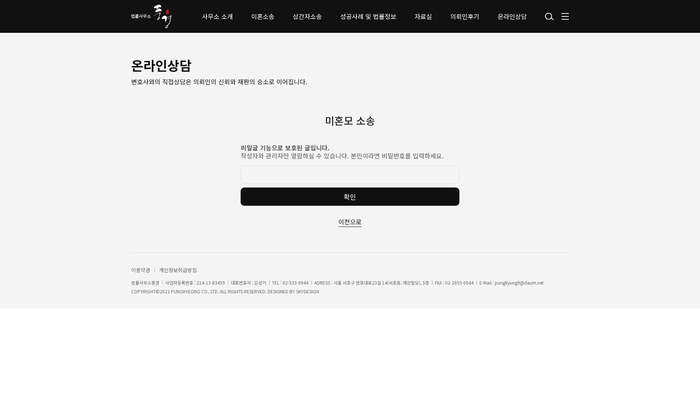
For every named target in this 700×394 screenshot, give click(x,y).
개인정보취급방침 (178, 270)
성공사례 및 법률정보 (368, 16)
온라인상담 (512, 16)
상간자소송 (307, 16)
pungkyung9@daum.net (519, 283)
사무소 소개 (217, 16)
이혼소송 (263, 16)
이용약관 (140, 270)
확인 (350, 196)
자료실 (423, 16)
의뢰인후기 (464, 16)
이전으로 (350, 221)
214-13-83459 (211, 283)
